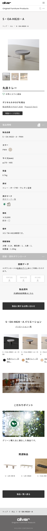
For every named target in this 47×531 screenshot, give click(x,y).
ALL (11, 26)
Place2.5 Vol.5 (31, 106)
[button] (42, 125)
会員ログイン (22, 268)
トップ (5, 26)
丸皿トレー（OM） (32, 360)
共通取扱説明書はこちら (24, 293)
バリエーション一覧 (23, 326)
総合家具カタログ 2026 (13, 106)
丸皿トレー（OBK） (13, 360)
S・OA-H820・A (22, 26)
